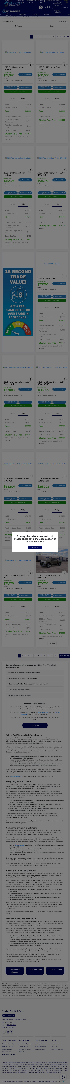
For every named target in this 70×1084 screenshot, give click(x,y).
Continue (35, 547)
